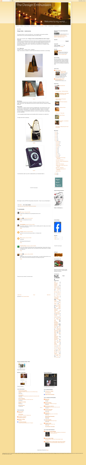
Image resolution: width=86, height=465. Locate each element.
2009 (56, 174)
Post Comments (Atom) (25, 296)
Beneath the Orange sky (21, 417)
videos (58, 352)
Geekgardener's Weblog (49, 391)
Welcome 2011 (58, 171)
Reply (21, 221)
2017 (56, 132)
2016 (56, 133)
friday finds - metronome (60, 167)
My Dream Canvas (21, 405)
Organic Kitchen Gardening (49, 394)
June (57, 149)
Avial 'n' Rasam (58, 70)
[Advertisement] (34, 285)
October (57, 144)
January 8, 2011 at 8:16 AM (28, 218)
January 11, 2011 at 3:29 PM (28, 254)
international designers (56, 339)
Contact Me (51, 25)
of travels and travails (48, 409)
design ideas (57, 313)
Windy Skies (47, 399)
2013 (56, 137)
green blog (55, 326)
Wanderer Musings (48, 402)
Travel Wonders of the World (50, 426)
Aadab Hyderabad (48, 419)
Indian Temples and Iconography (50, 431)
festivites (59, 316)
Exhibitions (55, 316)
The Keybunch (20, 395)
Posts (56, 237)
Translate (61, 46)
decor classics (58, 305)
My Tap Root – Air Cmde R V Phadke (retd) (24, 415)
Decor (59, 304)
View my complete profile (62, 54)
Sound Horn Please (23, 245)
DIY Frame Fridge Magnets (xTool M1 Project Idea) (25, 399)
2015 (56, 134)
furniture (55, 321)
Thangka (55, 349)
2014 (56, 136)
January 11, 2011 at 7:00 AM (26, 237)
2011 (56, 140)
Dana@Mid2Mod (23, 224)
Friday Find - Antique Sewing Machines (62, 161)
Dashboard (57, 25)
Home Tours (26, 25)
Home (34, 294)
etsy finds (58, 314)
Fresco (55, 319)
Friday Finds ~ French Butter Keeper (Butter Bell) (64, 94)
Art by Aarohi (20, 414)
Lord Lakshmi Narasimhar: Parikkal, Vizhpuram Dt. (57, 442)
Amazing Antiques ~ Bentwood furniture (62, 91)
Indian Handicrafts (56, 336)
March (57, 153)
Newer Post (19, 294)
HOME (17, 25)
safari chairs (59, 347)
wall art (58, 356)
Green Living (40, 25)
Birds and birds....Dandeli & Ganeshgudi (50, 403)
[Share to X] (27, 204)
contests (55, 301)
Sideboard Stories (63, 107)
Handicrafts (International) (32, 206)
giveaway (56, 325)
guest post (58, 328)
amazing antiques (55, 285)
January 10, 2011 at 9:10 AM (28, 231)
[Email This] (25, 204)
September (58, 145)
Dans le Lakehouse (21, 398)
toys (54, 352)
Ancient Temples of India (49, 438)
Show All (41, 407)
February (57, 155)
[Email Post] (24, 204)
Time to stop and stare (48, 410)
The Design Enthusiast (57, 221)
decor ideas (58, 306)
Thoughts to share (48, 423)
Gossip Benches (62, 85)
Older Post (48, 294)
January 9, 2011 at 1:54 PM (30, 224)
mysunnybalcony (48, 392)
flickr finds (56, 317)
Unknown (21, 231)
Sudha (21, 218)
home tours (56, 331)
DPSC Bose (20, 412)
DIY (54, 314)
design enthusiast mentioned (57, 309)
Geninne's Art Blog (21, 419)
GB (20, 212)
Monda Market (47, 417)
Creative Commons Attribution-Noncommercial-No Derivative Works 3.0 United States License (60, 36)
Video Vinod (46, 400)
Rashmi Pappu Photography (49, 416)
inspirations (56, 337)
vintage (55, 353)
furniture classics (25, 206)
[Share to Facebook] (29, 204)
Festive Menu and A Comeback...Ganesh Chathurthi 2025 (63, 72)
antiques (55, 287)
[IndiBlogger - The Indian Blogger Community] (58, 256)
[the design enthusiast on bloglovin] (58, 205)
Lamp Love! (58, 162)
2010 (56, 173)
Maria (21, 237)
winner (55, 357)
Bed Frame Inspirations (63, 101)
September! (20, 420)
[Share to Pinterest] (30, 204)
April (57, 152)
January (57, 156)
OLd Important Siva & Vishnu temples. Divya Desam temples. (55, 441)
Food (46, 25)
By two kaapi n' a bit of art (49, 406)
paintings (55, 344)
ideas (55, 332)
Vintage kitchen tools (57, 354)
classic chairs (56, 296)
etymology (55, 315)
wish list (58, 357)
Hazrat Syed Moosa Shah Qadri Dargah (51, 420)
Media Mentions (34, 25)
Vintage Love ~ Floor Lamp (60, 113)
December (57, 141)
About (22, 25)
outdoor (55, 343)
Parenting (55, 345)
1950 (55, 282)
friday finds (21, 206)
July (56, 148)
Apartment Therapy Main (22, 390)
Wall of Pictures (62, 115)
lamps (55, 340)
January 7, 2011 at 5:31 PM (25, 212)
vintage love (58, 355)
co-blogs (56, 298)
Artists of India (20, 411)
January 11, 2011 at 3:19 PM (31, 245)
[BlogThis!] (26, 204)
